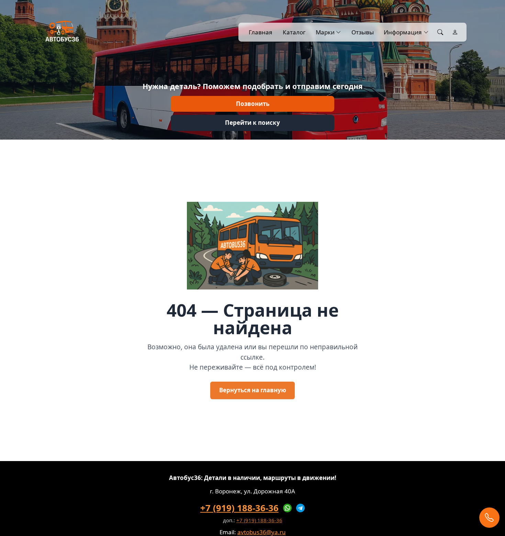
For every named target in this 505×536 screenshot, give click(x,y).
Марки (325, 32)
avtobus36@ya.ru (261, 532)
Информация (403, 32)
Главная (260, 32)
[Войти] (455, 32)
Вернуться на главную (252, 390)
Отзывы (362, 32)
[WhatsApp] (287, 508)
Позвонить (252, 104)
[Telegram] (300, 508)
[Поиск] (440, 32)
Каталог (294, 32)
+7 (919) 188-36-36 (239, 508)
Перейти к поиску (252, 123)
